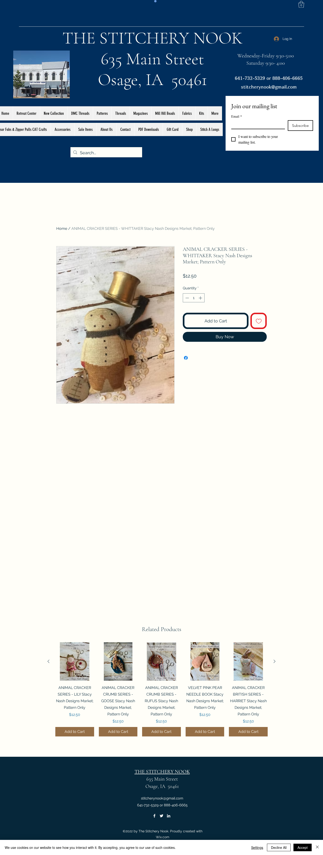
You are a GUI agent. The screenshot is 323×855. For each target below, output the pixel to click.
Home (61, 228)
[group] (161, 689)
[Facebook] (154, 815)
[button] (301, 4)
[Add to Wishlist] (258, 321)
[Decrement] (186, 298)
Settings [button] (257, 847)
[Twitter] (161, 815)
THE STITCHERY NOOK (152, 38)
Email (236, 116)
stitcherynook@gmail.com (269, 87)
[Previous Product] (48, 661)
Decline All (279, 847)
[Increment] (201, 298)
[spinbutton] (194, 298)
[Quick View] (74, 661)
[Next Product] (274, 661)
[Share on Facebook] (186, 358)
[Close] (317, 847)
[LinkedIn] (168, 815)
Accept (302, 847)
